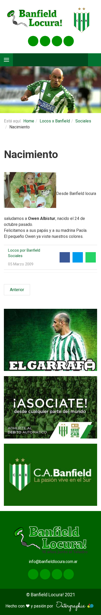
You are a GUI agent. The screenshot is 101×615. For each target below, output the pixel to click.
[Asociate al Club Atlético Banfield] (50, 407)
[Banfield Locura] (34, 20)
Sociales (83, 121)
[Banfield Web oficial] (50, 475)
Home (28, 121)
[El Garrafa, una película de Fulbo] (50, 340)
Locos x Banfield (55, 121)
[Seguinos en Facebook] (33, 41)
